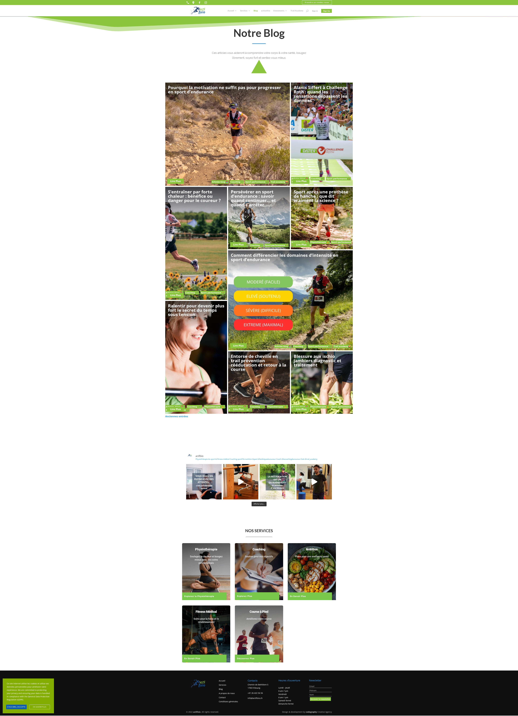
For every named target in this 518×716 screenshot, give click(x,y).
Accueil (231, 11)
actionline (265, 11)
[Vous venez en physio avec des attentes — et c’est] (204, 482)
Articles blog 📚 (220, 182)
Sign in (315, 11)
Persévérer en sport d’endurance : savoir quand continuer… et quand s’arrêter (253, 198)
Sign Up (326, 11)
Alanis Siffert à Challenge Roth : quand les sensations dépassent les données (320, 93)
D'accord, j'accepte (16, 707)
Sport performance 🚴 (256, 182)
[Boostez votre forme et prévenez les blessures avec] (240, 482)
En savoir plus (39, 707)
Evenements (278, 11)
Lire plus (175, 181)
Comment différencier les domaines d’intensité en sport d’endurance (284, 257)
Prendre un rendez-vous (317, 2)
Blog (256, 11)
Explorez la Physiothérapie (199, 596)
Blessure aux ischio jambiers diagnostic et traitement (317, 360)
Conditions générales (228, 701)
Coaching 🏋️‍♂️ (236, 182)
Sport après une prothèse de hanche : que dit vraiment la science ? (321, 196)
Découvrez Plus (245, 658)
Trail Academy (296, 11)
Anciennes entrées (176, 416)
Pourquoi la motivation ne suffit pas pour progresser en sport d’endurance (224, 89)
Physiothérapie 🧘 (319, 242)
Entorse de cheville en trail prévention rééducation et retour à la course (258, 362)
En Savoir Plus (298, 596)
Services (244, 11)
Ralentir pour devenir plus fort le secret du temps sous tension (196, 310)
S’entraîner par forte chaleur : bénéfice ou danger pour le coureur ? (195, 196)
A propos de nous (227, 693)
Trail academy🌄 (279, 182)
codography (311, 712)
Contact (222, 697)
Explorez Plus (244, 596)
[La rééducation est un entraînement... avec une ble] (277, 482)
